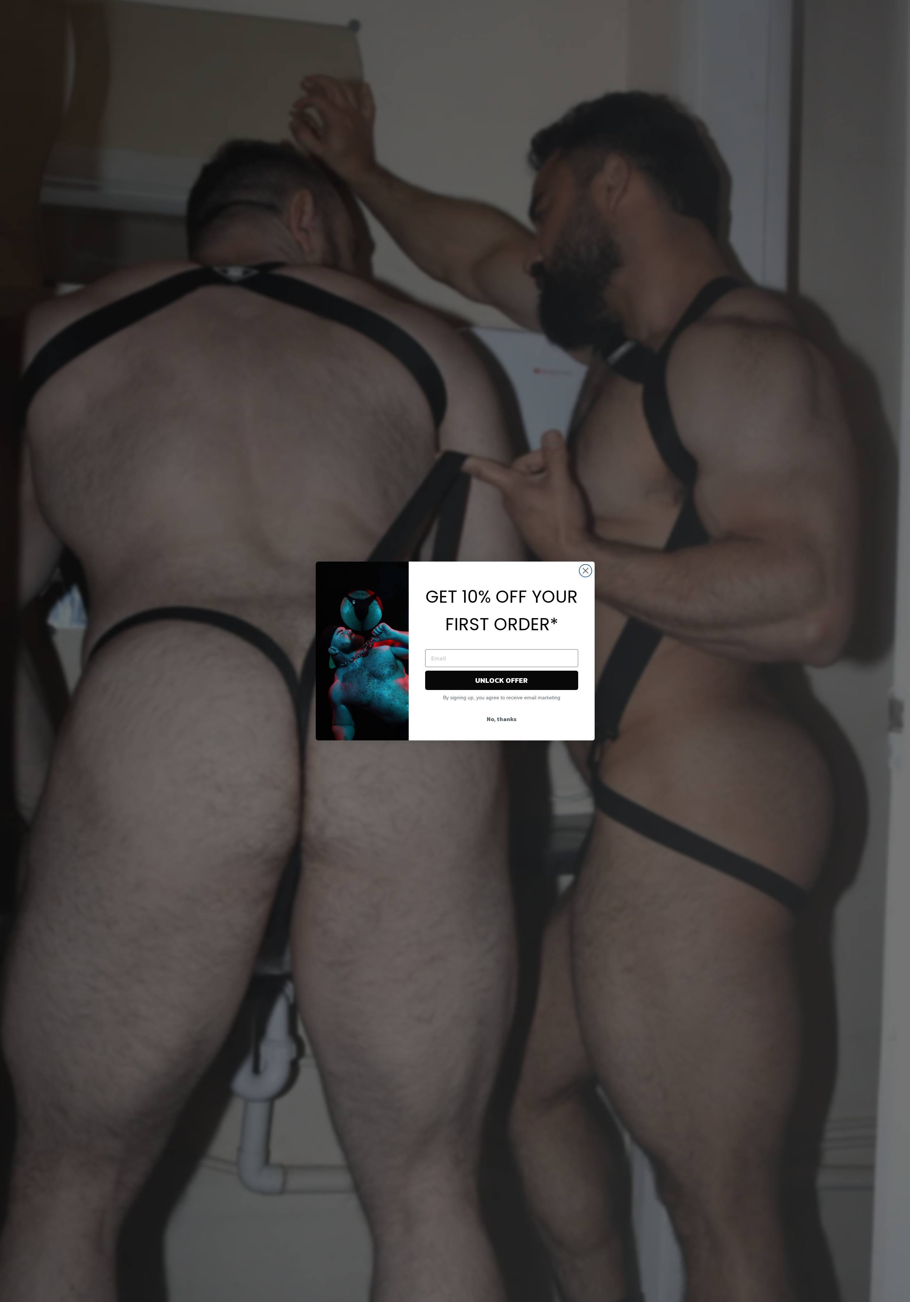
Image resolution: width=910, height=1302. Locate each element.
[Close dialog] (585, 570)
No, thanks (502, 719)
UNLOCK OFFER (501, 680)
